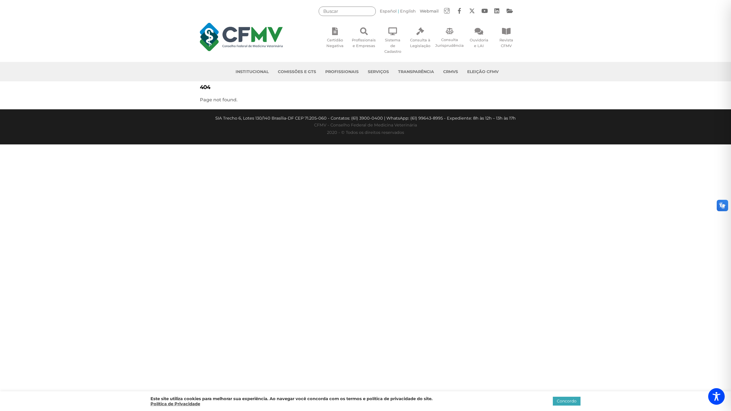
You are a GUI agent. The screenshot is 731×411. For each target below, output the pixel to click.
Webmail (429, 11)
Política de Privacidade (175, 403)
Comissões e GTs (297, 71)
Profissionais (342, 71)
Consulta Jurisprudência (449, 42)
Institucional (252, 71)
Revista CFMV (506, 43)
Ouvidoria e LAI (479, 43)
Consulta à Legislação (420, 43)
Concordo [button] (567, 401)
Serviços (378, 71)
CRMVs (450, 71)
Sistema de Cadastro (392, 46)
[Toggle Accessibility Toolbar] (716, 396)
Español (388, 11)
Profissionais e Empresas (364, 43)
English (408, 11)
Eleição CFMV (483, 71)
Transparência (416, 71)
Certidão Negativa (335, 43)
